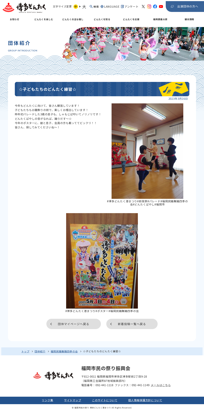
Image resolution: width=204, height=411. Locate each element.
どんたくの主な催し (73, 19)
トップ (25, 351)
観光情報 (189, 19)
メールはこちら (161, 385)
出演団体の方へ (187, 6)
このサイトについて (104, 400)
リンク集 (47, 400)
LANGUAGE (111, 6)
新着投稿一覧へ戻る (132, 324)
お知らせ (14, 19)
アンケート (131, 6)
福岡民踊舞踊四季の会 (64, 351)
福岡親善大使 (160, 19)
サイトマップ (72, 400)
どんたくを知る (102, 19)
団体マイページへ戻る (73, 324)
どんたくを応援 (131, 19)
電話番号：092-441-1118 (97, 385)
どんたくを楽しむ (43, 19)
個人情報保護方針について (145, 400)
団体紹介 (40, 351)
